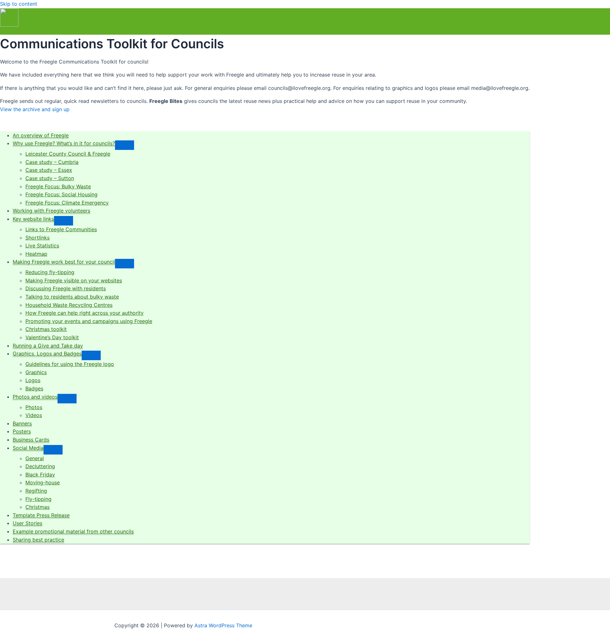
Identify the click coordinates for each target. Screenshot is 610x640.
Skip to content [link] (18, 4)
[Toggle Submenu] (124, 145)
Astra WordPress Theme (223, 625)
